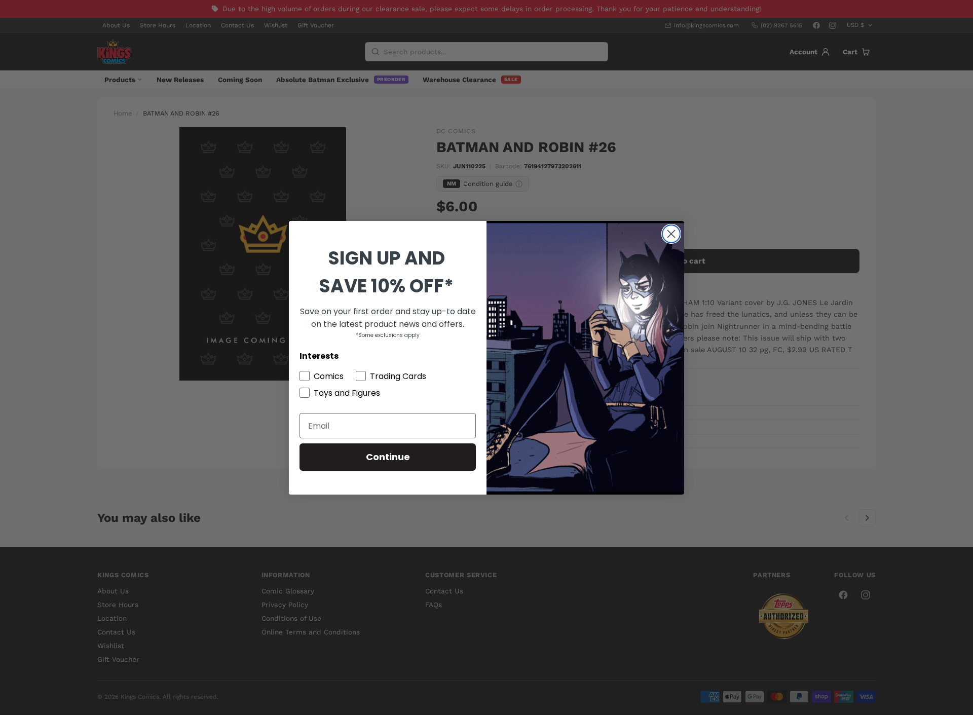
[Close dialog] (671, 234)
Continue (388, 456)
